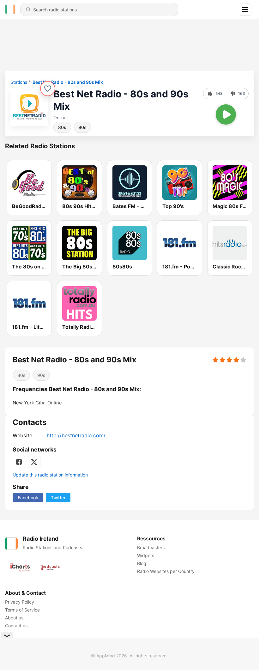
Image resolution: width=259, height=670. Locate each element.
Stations (18, 82)
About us (14, 617)
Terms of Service (22, 609)
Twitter (58, 497)
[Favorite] (47, 88)
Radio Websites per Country (166, 571)
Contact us (16, 625)
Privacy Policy (19, 602)
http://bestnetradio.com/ (76, 435)
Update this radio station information (50, 474)
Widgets (145, 555)
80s (62, 127)
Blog (141, 563)
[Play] (226, 114)
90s (82, 127)
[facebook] (19, 462)
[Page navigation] (245, 9)
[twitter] (34, 462)
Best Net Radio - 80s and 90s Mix (68, 82)
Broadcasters (151, 547)
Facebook (28, 497)
